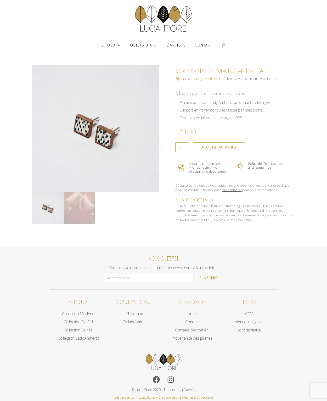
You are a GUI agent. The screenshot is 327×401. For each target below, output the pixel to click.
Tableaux (135, 313)
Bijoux (108, 45)
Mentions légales (248, 321)
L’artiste (176, 45)
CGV (249, 313)
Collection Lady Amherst (78, 338)
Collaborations (135, 321)
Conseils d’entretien (192, 330)
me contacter (232, 190)
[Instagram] (170, 379)
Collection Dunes (78, 330)
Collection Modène (78, 313)
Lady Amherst (207, 78)
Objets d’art (143, 45)
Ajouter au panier (219, 147)
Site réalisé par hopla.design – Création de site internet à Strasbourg (163, 397)
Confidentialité (249, 330)
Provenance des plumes (191, 338)
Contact (203, 45)
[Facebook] (156, 379)
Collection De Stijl (78, 321)
